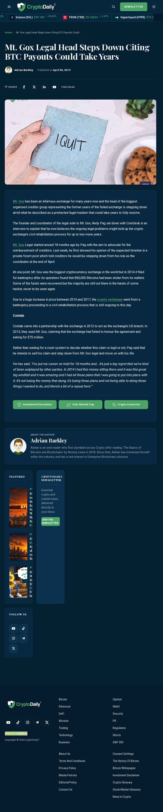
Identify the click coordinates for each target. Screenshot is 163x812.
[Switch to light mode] (153, 6)
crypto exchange (110, 299)
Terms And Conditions (72, 761)
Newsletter (133, 6)
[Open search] (113, 6)
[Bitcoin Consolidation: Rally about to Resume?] (18, 547)
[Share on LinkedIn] (44, 87)
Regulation (119, 728)
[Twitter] (13, 648)
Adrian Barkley (49, 440)
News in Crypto (122, 796)
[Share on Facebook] (24, 87)
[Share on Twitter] (34, 87)
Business (64, 742)
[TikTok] (23, 628)
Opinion (117, 699)
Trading (63, 728)
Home (8, 32)
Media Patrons (68, 775)
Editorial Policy (68, 782)
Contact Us (65, 789)
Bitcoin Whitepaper (124, 768)
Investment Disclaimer (126, 775)
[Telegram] (23, 638)
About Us (64, 753)
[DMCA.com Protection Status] (17, 733)
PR (114, 720)
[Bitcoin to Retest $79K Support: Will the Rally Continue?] (18, 507)
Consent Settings (123, 753)
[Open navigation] (9, 6)
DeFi (61, 713)
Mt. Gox (18, 201)
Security (118, 713)
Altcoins (64, 720)
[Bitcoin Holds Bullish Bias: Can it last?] (18, 582)
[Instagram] (13, 638)
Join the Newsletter (50, 521)
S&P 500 (118, 742)
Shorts (117, 735)
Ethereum (65, 706)
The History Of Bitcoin (126, 761)
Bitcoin (63, 699)
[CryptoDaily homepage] (36, 7)
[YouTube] (13, 628)
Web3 (116, 706)
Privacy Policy (67, 768)
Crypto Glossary (122, 782)
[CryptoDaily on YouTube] (54, 87)
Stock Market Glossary (127, 789)
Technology (66, 735)
